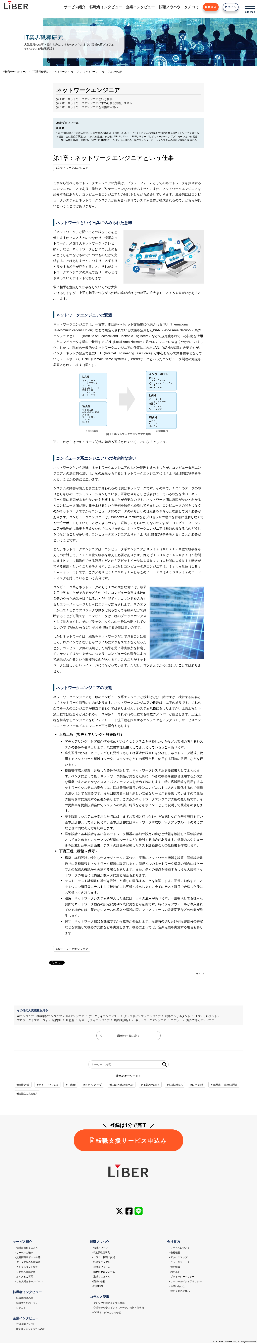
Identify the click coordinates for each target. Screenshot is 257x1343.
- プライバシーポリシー (182, 1276)
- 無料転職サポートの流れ (29, 1257)
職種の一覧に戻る (128, 1036)
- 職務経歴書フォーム (103, 1271)
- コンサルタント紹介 (26, 1266)
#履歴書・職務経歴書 (224, 1085)
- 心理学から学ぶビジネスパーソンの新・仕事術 (118, 1307)
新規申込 (210, 7)
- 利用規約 (174, 1271)
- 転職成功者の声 (24, 1297)
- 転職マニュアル (101, 1262)
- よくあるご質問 (24, 1276)
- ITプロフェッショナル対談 (30, 1328)
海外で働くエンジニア (200, 1020)
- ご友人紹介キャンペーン (29, 1281)
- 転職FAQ (97, 1286)
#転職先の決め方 (27, 1094)
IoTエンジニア (75, 1016)
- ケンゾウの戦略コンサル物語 (108, 1302)
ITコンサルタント (206, 1016)
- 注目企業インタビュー (27, 1324)
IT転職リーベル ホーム (15, 71)
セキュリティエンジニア (94, 1020)
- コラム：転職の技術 (103, 1257)
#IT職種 (71, 1085)
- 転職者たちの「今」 (26, 1302)
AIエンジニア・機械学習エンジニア (39, 1016)
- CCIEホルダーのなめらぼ (106, 1312)
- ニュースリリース (179, 1262)
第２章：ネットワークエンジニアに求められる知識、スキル (94, 103)
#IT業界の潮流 (150, 1085)
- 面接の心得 (98, 1281)
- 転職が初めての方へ (26, 1247)
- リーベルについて (179, 1247)
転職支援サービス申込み (131, 1140)
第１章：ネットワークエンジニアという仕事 (84, 99)
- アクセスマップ (178, 1257)
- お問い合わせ (177, 1286)
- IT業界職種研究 (101, 1252)
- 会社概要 (174, 1252)
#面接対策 (22, 1085)
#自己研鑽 (196, 1085)
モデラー (176, 1020)
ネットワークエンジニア (150, 1020)
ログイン (230, 7)
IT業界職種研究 (40, 71)
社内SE (57, 1020)
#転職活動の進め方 (121, 1085)
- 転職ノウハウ (100, 1247)
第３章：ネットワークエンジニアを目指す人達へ (87, 107)
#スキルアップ (92, 1085)
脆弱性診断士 (122, 1020)
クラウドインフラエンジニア (142, 1016)
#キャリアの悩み (47, 1085)
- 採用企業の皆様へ (179, 1290)
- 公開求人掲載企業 (25, 1271)
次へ (198, 973)
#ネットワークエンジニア (72, 167)
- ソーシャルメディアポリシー (185, 1281)
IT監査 (70, 1020)
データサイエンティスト (104, 1016)
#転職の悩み (175, 1085)
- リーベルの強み (24, 1252)
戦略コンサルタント (177, 1016)
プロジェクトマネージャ (32, 1020)
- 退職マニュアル (101, 1276)
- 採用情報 (174, 1266)
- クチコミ (20, 1307)
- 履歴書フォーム (101, 1266)
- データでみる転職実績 (27, 1262)
